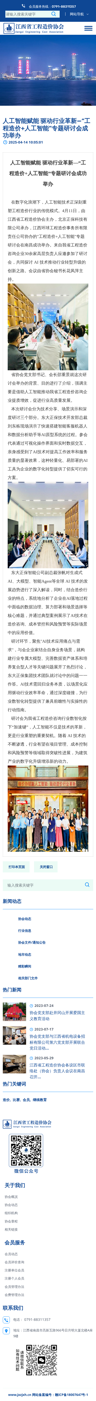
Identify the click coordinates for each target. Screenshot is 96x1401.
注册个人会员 (14, 1278)
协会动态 (24, 918)
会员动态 (11, 1254)
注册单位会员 (14, 1270)
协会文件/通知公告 (32, 942)
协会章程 (11, 1221)
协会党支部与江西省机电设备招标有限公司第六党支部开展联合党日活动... (57, 1042)
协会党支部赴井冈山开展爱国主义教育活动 (57, 1015)
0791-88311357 (37, 1319)
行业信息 (24, 930)
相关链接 (11, 1229)
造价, (7, 1099)
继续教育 (40, 1099)
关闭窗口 (46, 867)
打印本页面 (17, 867)
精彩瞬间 (24, 966)
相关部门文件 (28, 978)
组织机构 (11, 1213)
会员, (27, 1099)
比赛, (17, 1099)
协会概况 (11, 1196)
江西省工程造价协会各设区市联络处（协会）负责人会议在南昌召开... (57, 1071)
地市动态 (24, 954)
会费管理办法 (14, 1294)
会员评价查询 (14, 1262)
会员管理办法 (14, 1286)
